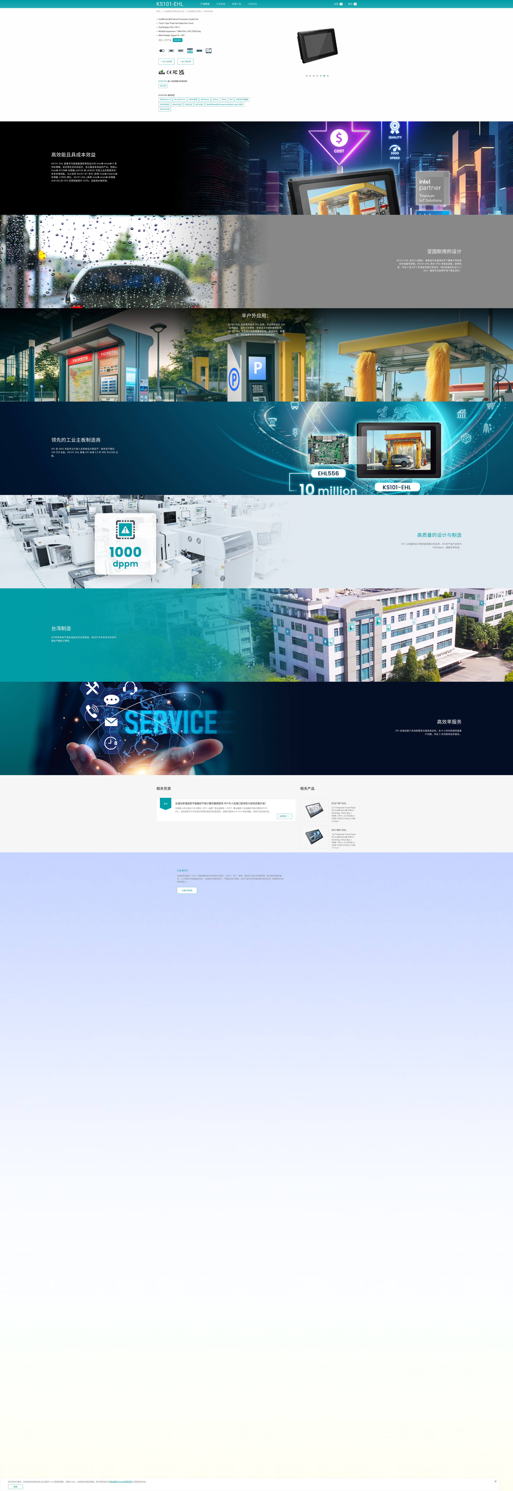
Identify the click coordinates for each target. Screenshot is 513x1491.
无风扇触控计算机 (194, 11)
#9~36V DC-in (179, 99)
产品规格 (220, 4)
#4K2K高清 (193, 99)
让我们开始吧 (187, 890)
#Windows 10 (165, 99)
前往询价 (177, 40)
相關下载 (236, 4)
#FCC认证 (199, 104)
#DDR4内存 (164, 104)
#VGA (223, 99)
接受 (15, 1487)
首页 (158, 11)
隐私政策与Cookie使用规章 (120, 1482)
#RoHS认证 (177, 104)
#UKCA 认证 (164, 109)
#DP (231, 99)
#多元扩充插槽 (242, 99)
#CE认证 (188, 104)
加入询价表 (185, 61)
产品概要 (205, 4)
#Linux (215, 99)
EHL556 (163, 86)
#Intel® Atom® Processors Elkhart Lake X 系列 (225, 104)
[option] (317, 46)
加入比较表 (166, 61)
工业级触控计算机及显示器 (173, 11)
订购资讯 (252, 4)
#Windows (205, 99)
